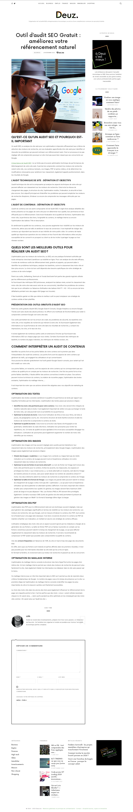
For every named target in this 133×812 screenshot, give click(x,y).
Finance (14, 751)
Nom (18, 677)
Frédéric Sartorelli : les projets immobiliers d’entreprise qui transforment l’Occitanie (80, 747)
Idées (13, 758)
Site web (61, 677)
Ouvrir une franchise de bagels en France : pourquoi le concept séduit (80, 761)
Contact (78, 808)
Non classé (15, 771)
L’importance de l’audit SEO (21, 163)
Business (37, 52)
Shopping (15, 774)
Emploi (13, 748)
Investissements (17, 764)
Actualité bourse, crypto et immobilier (95, 808)
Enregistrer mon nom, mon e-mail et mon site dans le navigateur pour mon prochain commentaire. (47, 690)
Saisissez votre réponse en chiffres (29, 697)
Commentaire (21, 650)
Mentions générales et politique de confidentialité (59, 808)
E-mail (40, 677)
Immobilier (15, 761)
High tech (15, 755)
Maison (14, 768)
